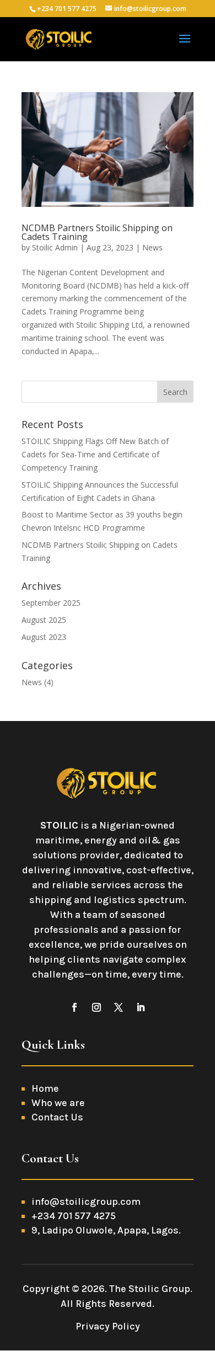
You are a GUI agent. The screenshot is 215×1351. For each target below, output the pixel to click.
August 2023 (44, 637)
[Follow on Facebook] (74, 1007)
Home (45, 1088)
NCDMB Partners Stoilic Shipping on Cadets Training (97, 232)
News (152, 247)
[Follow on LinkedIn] (140, 1007)
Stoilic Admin (55, 247)
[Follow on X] (118, 1007)
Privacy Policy (108, 1326)
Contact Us (57, 1117)
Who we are (58, 1103)
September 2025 (51, 602)
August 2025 (44, 620)
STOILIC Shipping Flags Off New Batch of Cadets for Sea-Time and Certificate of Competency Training (95, 454)
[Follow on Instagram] (96, 1007)
